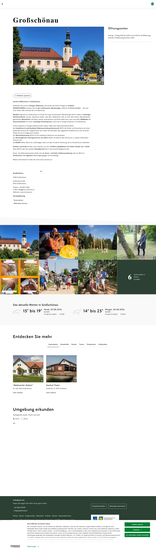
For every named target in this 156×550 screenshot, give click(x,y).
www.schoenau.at (26, 192)
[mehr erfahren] (28, 374)
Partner (15, 516)
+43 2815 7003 (24, 187)
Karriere (54, 516)
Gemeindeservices (65, 516)
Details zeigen (31, 546)
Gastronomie (53, 344)
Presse (21, 516)
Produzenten (91, 344)
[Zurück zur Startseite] (152, 4)
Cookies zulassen (137, 524)
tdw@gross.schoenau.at (26, 189)
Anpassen (136, 530)
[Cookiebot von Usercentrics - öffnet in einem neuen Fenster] (15, 546)
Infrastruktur (102, 344)
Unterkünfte (64, 344)
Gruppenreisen (30, 516)
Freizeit (74, 344)
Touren (81, 344)
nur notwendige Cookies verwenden (137, 535)
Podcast (48, 516)
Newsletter (40, 516)
